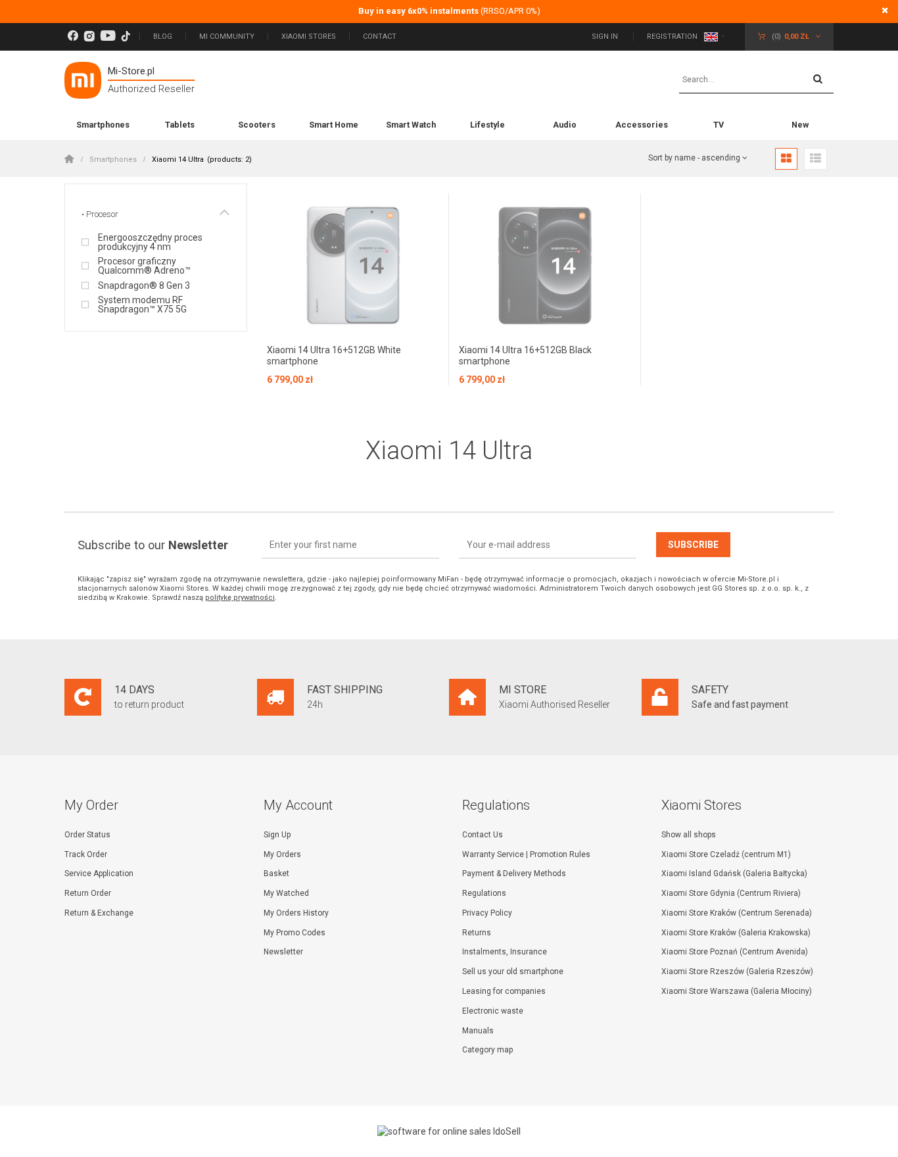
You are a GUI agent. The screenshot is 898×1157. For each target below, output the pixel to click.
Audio (565, 125)
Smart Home (333, 125)
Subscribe (693, 544)
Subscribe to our (153, 545)
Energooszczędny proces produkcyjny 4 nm (150, 242)
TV (718, 125)
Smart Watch (411, 125)
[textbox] (756, 80)
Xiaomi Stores (308, 36)
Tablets (180, 125)
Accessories (641, 125)
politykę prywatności (240, 597)
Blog (162, 36)
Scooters (256, 125)
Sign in (606, 36)
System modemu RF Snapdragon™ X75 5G (142, 304)
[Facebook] (72, 36)
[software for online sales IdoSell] (449, 1131)
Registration (672, 36)
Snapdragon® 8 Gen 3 (144, 285)
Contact (379, 36)
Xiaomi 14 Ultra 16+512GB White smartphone (334, 355)
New (800, 125)
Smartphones (103, 125)
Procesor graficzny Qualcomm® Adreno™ (144, 266)
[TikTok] (125, 36)
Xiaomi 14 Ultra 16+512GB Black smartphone (525, 355)
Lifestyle (487, 125)
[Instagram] (89, 36)
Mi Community (226, 36)
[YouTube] (107, 36)
